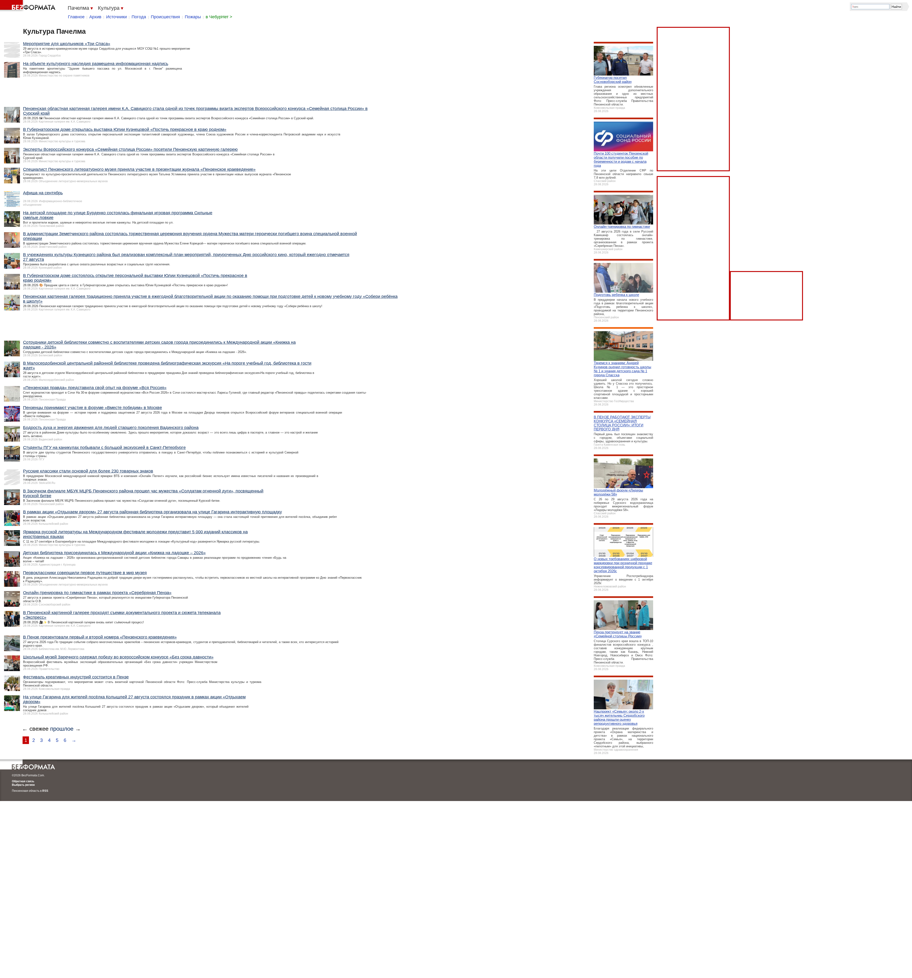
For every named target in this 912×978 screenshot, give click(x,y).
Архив (95, 16)
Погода (139, 16)
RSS (45, 790)
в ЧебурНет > (219, 16)
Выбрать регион (23, 785)
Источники (116, 16)
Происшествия (165, 16)
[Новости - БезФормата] (28, 6)
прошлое (61, 728)
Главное (76, 16)
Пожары (193, 16)
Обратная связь (23, 781)
